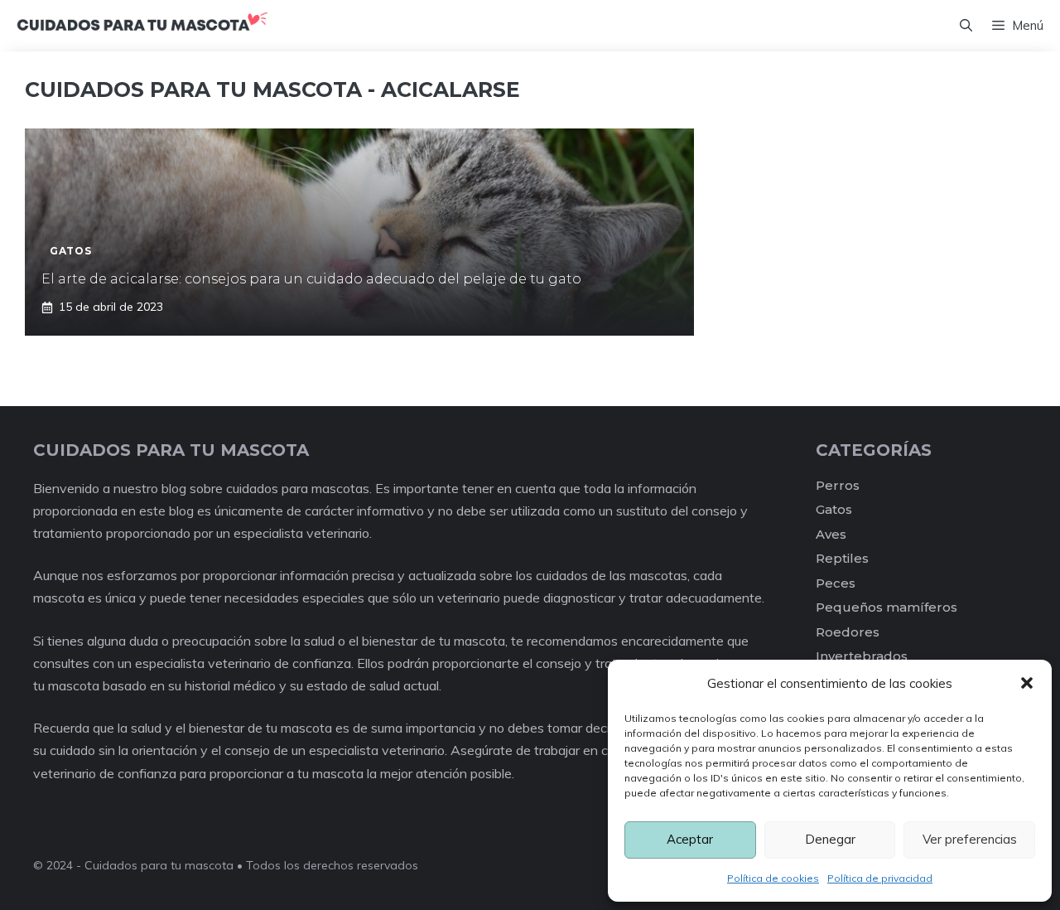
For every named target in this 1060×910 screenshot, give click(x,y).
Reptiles (842, 558)
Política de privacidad (879, 878)
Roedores (847, 632)
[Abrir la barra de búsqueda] (966, 25)
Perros (838, 485)
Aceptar (690, 839)
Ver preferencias (970, 839)
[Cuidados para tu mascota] (142, 25)
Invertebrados (862, 656)
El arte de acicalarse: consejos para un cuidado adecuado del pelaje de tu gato (311, 279)
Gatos (834, 509)
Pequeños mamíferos (886, 607)
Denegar (830, 839)
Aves (831, 534)
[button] (1027, 683)
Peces (835, 583)
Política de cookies (773, 878)
